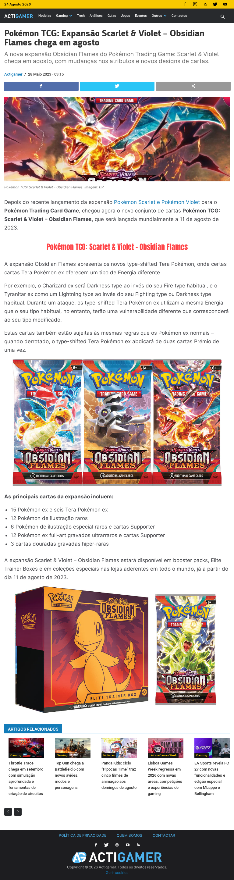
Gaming (62, 16)
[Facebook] (185, 4)
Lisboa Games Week (163, 755)
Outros (157, 16)
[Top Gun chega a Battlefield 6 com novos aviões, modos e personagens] (72, 748)
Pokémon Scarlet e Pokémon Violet (157, 202)
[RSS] (205, 4)
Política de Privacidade (82, 835)
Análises (96, 16)
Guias (112, 16)
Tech (81, 16)
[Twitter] (215, 4)
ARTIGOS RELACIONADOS (33, 729)
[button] (222, 17)
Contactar (164, 835)
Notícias (44, 16)
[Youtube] (225, 4)
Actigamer (13, 74)
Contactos (179, 16)
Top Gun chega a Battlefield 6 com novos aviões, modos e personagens (69, 775)
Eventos (141, 16)
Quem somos (129, 835)
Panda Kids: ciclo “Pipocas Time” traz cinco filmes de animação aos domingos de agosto (118, 775)
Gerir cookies (117, 872)
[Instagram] (195, 4)
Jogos (125, 16)
